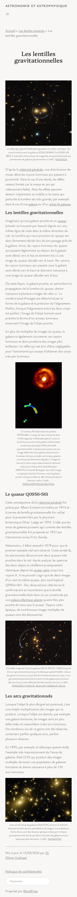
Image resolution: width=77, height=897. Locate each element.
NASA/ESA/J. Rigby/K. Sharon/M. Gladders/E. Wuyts (38, 685)
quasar (62, 220)
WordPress (30, 891)
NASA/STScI (54, 839)
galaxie (32, 204)
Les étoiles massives (32, 30)
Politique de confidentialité (23, 871)
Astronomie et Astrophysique (36, 6)
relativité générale (31, 169)
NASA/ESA (61, 159)
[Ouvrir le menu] (7, 14)
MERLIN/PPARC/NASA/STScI (38, 484)
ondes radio (42, 570)
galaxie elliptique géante (27, 600)
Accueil (10, 30)
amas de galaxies (60, 204)
